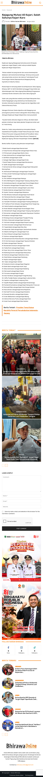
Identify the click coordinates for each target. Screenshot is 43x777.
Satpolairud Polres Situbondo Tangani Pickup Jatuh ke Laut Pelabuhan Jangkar (21, 415)
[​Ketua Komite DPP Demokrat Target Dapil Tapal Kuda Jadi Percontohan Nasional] (21, 440)
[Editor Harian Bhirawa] (3, 21)
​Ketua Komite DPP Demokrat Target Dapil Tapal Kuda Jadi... (26, 698)
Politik (21, 454)
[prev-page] (3, 465)
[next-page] (6, 465)
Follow (21, 646)
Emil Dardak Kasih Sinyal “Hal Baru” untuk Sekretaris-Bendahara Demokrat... (28, 726)
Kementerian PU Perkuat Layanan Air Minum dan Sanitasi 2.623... (27, 712)
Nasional (9, 10)
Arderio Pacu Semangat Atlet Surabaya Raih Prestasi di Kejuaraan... (26, 670)
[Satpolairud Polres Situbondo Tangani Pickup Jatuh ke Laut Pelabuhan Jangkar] (21, 397)
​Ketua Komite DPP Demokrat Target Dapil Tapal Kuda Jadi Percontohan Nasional (21, 458)
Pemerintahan (21, 411)
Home (4, 10)
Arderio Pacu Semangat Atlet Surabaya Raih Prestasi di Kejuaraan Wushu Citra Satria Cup (21, 372)
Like (8, 646)
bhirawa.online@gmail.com (25, 765)
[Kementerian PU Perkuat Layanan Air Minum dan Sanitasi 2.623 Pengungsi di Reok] (8, 711)
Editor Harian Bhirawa (18, 21)
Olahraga (21, 369)
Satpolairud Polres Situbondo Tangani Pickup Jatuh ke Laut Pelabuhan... (26, 684)
